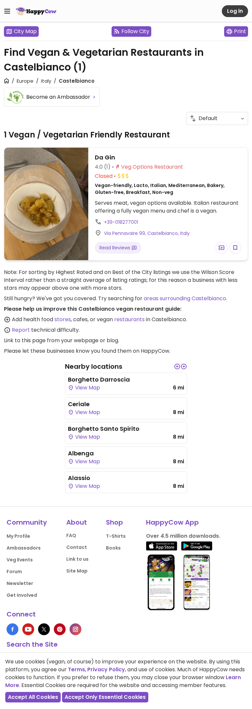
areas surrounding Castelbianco (185, 298)
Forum (14, 571)
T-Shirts (116, 536)
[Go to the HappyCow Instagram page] (75, 629)
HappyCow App (172, 522)
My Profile (18, 536)
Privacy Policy (106, 669)
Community (27, 522)
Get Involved (22, 595)
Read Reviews (115, 247)
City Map (25, 31)
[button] (177, 366)
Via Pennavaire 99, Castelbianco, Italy (147, 233)
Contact (76, 547)
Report (21, 330)
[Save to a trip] (221, 248)
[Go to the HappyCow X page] (44, 629)
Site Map (77, 571)
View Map (87, 387)
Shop (114, 522)
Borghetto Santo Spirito (103, 429)
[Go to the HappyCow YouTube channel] (28, 629)
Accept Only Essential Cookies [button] (105, 697)
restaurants (129, 319)
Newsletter (20, 583)
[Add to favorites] (235, 248)
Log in (235, 11)
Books (113, 548)
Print (240, 31)
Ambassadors (24, 548)
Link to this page (25, 340)
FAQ (71, 535)
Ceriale (79, 404)
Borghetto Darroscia (99, 379)
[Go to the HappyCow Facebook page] (12, 629)
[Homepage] (36, 11)
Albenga (81, 453)
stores (62, 319)
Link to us (77, 559)
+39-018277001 (121, 222)
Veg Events (20, 559)
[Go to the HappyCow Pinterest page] (60, 629)
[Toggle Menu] (7, 11)
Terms (76, 669)
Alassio (79, 478)
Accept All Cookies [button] (33, 697)
